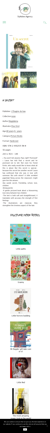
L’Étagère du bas (18, 111)
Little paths (21, 249)
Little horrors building (21, 316)
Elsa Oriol (15, 126)
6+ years (18, 131)
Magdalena (13, 121)
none (13, 116)
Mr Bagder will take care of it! (20, 350)
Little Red (21, 382)
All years (10, 131)
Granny (21, 282)
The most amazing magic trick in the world (21, 417)
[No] (47, 426)
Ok (25, 429)
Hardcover (14, 141)
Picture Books (16, 136)
